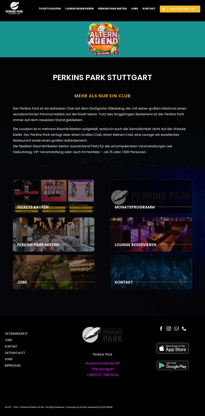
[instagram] (169, 328)
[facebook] (161, 328)
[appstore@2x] (173, 344)
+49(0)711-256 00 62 (102, 375)
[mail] (176, 328)
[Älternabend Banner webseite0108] (102, 23)
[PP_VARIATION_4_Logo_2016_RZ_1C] (102, 328)
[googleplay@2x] (173, 362)
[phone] (184, 328)
